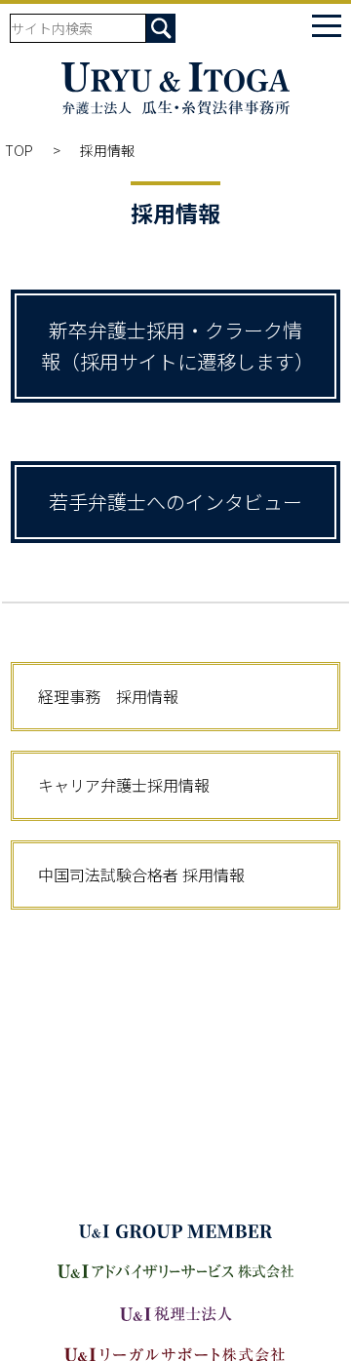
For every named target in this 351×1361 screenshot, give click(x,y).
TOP (19, 150)
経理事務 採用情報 (116, 696)
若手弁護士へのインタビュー (175, 501)
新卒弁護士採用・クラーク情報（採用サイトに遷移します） (177, 345)
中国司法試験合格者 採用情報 (141, 874)
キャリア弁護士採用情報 (124, 785)
